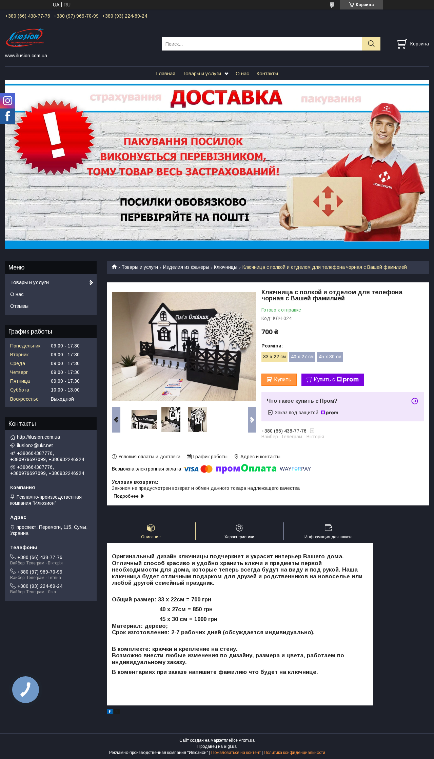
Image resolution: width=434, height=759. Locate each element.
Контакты (267, 73)
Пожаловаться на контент (236, 752)
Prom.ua (247, 740)
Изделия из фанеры (186, 267)
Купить (282, 379)
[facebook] (110, 712)
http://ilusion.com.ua (38, 437)
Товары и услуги (201, 73)
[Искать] (371, 44)
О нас (242, 73)
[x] (117, 712)
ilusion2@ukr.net (35, 445)
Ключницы (225, 267)
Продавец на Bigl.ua (217, 746)
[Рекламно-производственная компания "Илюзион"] (79, 37)
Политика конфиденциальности (294, 752)
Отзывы (19, 306)
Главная (165, 73)
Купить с (324, 379)
